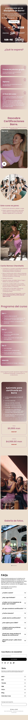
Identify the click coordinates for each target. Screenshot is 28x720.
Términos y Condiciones (18, 711)
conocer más (14, 21)
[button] (3, 5)
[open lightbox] (14, 148)
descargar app (14, 704)
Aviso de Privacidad (8, 711)
